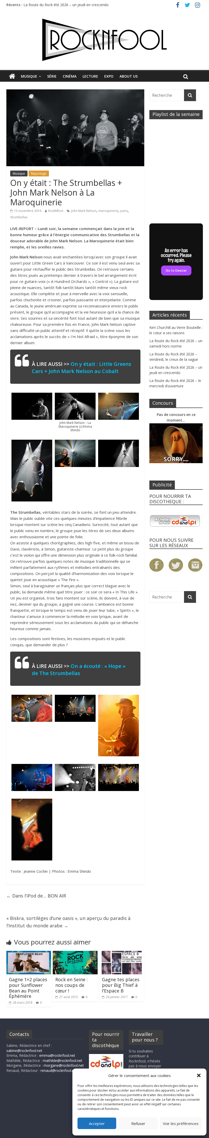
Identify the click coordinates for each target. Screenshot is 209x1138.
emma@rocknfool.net (57, 1055)
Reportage (38, 173)
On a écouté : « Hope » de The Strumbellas (78, 670)
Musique (29, 76)
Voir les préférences (181, 1123)
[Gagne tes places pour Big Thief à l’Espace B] (121, 954)
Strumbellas (18, 217)
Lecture (90, 76)
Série (52, 76)
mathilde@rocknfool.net (62, 1060)
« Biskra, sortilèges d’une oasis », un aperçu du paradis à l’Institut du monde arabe (68, 922)
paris (124, 211)
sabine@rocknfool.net (24, 1050)
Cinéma (69, 76)
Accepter (97, 1123)
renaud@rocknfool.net (59, 1070)
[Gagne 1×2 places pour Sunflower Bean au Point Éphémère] (28, 954)
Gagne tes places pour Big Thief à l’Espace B (120, 984)
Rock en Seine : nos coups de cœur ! (71, 984)
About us (129, 76)
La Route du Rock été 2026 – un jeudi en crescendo (66, 5)
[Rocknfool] (104, 40)
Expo (108, 76)
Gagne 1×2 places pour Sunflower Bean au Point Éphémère (28, 987)
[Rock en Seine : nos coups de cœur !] (75, 954)
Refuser (138, 1123)
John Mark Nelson (83, 211)
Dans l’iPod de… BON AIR (36, 896)
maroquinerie (108, 211)
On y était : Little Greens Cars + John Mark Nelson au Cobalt (81, 368)
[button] (198, 1075)
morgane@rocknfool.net (64, 1065)
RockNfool (55, 211)
